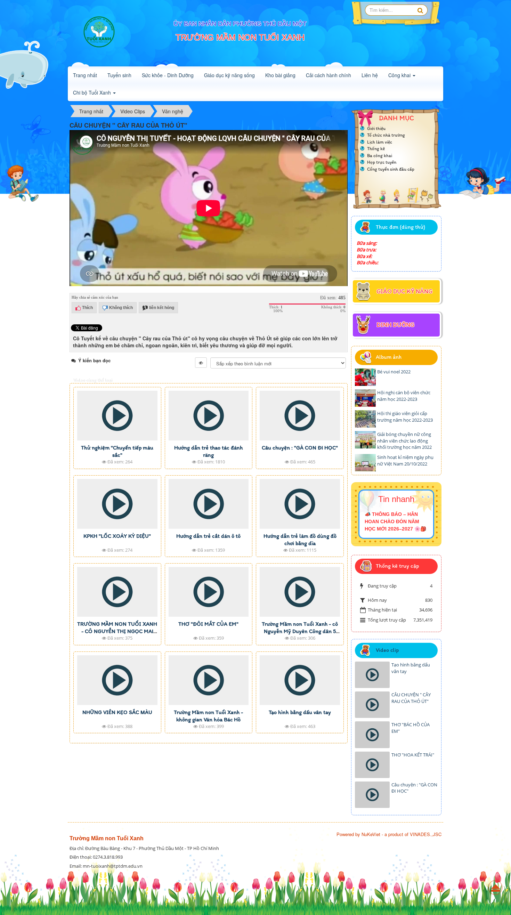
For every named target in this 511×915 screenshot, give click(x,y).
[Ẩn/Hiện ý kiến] (201, 362)
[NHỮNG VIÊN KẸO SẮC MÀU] (117, 680)
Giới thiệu (376, 128)
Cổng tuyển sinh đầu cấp (390, 169)
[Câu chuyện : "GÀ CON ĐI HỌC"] (300, 415)
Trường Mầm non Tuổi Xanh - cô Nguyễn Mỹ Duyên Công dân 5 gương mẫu (300, 631)
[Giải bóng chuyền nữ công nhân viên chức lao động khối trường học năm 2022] (365, 439)
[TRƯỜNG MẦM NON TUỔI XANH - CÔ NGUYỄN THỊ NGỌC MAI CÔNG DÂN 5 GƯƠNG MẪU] (117, 592)
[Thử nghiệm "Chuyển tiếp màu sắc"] (117, 415)
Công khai (400, 75)
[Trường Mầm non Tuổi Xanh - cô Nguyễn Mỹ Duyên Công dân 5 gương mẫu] (300, 592)
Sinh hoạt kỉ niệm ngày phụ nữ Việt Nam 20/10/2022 (405, 460)
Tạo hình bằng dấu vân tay (300, 712)
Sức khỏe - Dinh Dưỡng (168, 75)
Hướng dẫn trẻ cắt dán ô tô (208, 536)
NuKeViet (371, 834)
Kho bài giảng (280, 75)
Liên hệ (370, 75)
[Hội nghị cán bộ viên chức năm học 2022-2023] (365, 398)
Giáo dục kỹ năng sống (229, 75)
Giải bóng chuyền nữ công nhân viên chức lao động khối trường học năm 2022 (404, 440)
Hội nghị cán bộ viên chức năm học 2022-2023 (403, 395)
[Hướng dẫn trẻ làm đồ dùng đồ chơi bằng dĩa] (300, 504)
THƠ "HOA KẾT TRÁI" (412, 755)
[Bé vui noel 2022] (365, 377)
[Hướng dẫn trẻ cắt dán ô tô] (209, 504)
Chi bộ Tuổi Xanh (92, 92)
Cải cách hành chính (328, 75)
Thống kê (376, 148)
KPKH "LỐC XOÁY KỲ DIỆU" (117, 536)
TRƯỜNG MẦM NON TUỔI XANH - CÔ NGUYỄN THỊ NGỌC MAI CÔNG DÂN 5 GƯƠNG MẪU (117, 631)
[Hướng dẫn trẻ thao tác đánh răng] (209, 415)
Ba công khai (379, 155)
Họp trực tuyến (381, 162)
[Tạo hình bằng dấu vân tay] (300, 680)
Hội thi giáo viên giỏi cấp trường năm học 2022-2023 (405, 416)
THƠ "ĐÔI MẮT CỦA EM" (208, 624)
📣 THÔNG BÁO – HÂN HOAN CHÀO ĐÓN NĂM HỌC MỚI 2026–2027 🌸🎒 (395, 521)
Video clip (387, 650)
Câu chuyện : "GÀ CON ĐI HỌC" (300, 447)
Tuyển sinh (119, 75)
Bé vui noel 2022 (394, 372)
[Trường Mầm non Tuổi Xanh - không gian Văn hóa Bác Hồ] (209, 680)
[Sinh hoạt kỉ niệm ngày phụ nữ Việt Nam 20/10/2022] (365, 462)
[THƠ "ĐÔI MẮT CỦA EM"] (209, 592)
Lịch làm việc (379, 142)
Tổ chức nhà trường (386, 135)
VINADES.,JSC (425, 834)
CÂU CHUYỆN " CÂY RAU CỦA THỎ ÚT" (411, 697)
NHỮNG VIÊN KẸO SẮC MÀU (117, 712)
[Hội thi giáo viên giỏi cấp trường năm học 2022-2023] (365, 419)
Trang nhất (85, 75)
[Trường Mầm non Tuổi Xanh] (99, 33)
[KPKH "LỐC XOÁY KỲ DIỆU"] (117, 504)
